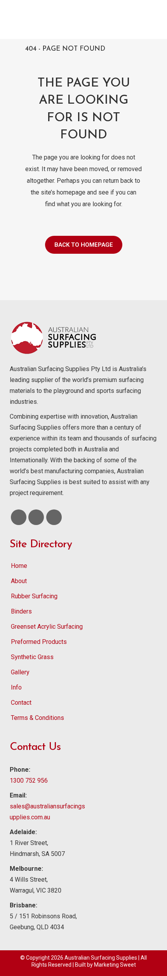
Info (16, 687)
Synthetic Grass (32, 657)
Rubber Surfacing (34, 596)
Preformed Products (39, 641)
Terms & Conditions (37, 717)
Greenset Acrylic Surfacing (47, 626)
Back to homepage (83, 244)
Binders (21, 611)
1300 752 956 (29, 780)
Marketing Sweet (115, 965)
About (19, 581)
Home (19, 565)
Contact (21, 702)
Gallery (20, 672)
